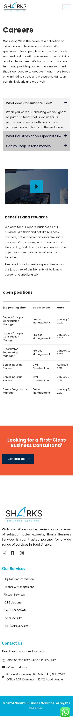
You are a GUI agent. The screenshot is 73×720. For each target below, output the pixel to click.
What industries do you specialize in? (34, 136)
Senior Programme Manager (15, 391)
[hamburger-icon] (66, 7)
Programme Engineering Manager (10, 352)
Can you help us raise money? (29, 146)
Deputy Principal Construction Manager (13, 320)
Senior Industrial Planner (13, 366)
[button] (36, 103)
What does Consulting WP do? (29, 103)
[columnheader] (16, 307)
